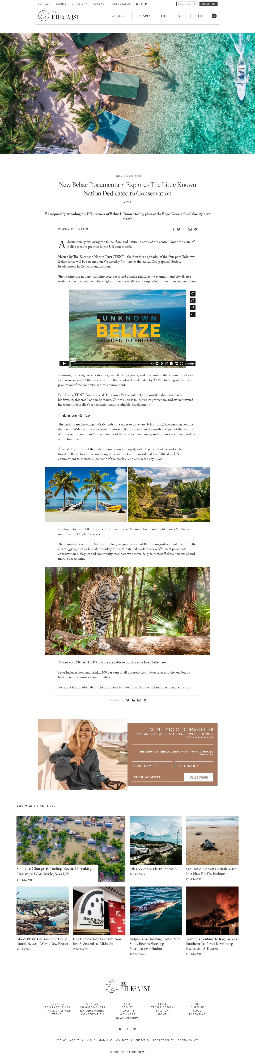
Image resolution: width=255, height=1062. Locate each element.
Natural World (92, 1010)
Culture (197, 1007)
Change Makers (92, 1007)
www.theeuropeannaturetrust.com (168, 688)
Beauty (127, 1007)
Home (117, 176)
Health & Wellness (127, 1012)
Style (201, 16)
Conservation (92, 1014)
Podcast (99, 3)
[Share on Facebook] (172, 229)
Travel (57, 1014)
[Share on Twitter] (177, 229)
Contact (44, 3)
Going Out (135, 176)
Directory (79, 3)
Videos (62, 1040)
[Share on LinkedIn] (182, 229)
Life (164, 16)
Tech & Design (162, 1007)
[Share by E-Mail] (188, 229)
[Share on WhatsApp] (194, 229)
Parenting (197, 1014)
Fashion (162, 1010)
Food (197, 1010)
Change (119, 16)
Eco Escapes (121, 3)
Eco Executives (57, 1007)
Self (181, 16)
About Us (76, 1040)
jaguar (72, 549)
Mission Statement (100, 1040)
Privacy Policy (163, 1040)
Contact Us (124, 1040)
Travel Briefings (57, 1010)
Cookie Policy (188, 1040)
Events (61, 3)
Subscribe (208, 3)
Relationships (127, 1017)
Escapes (144, 16)
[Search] (195, 4)
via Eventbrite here (152, 663)
